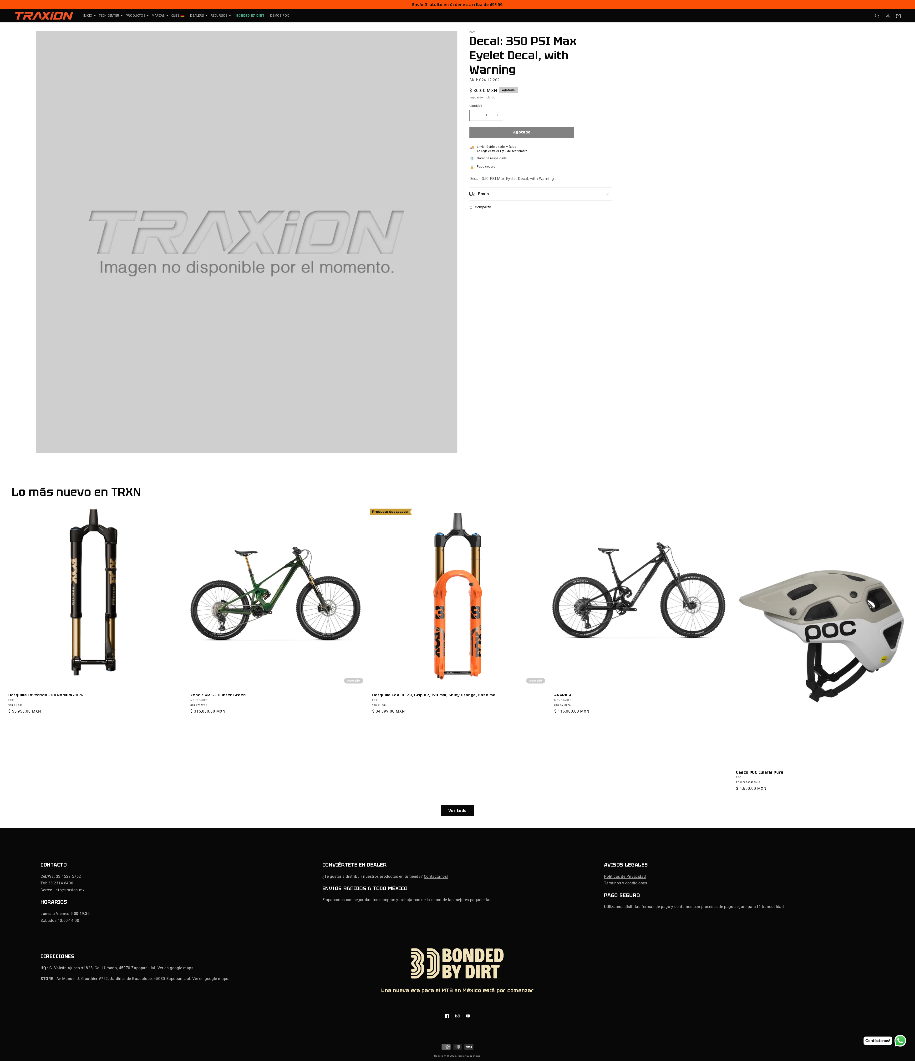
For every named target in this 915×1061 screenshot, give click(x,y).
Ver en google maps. (176, 968)
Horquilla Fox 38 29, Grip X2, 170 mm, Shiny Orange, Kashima (433, 695)
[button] (88, 15)
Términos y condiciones (625, 883)
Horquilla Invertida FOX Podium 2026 (45, 695)
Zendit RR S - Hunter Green (218, 695)
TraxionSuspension (469, 1056)
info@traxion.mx (70, 890)
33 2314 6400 (60, 883)
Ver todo (457, 810)
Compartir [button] (483, 207)
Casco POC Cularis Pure (759, 772)
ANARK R (562, 695)
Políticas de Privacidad (625, 876)
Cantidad (475, 105)
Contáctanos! (436, 876)
